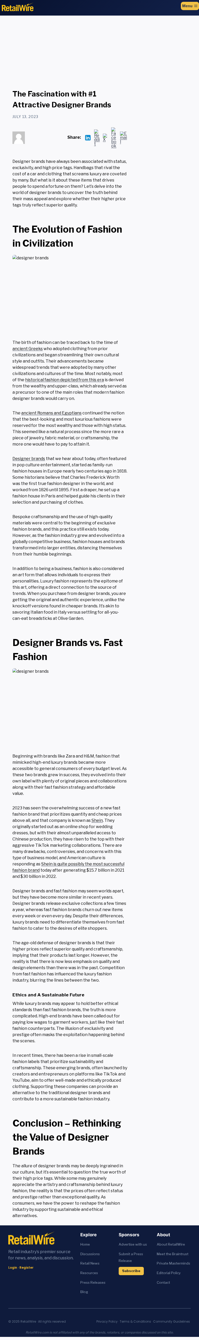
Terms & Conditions (135, 1321)
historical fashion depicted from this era (64, 379)
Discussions (90, 1254)
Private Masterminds (173, 1263)
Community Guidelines (171, 1321)
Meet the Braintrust (172, 1254)
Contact (163, 1282)
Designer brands (28, 458)
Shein (97, 820)
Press (85, 1282)
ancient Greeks (27, 348)
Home (85, 1244)
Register (26, 1267)
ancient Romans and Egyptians (51, 413)
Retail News (90, 1263)
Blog (84, 1292)
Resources (89, 1273)
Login (12, 1267)
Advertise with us (133, 1244)
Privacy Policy (107, 1321)
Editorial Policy (169, 1273)
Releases (97, 1282)
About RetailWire (171, 1244)
